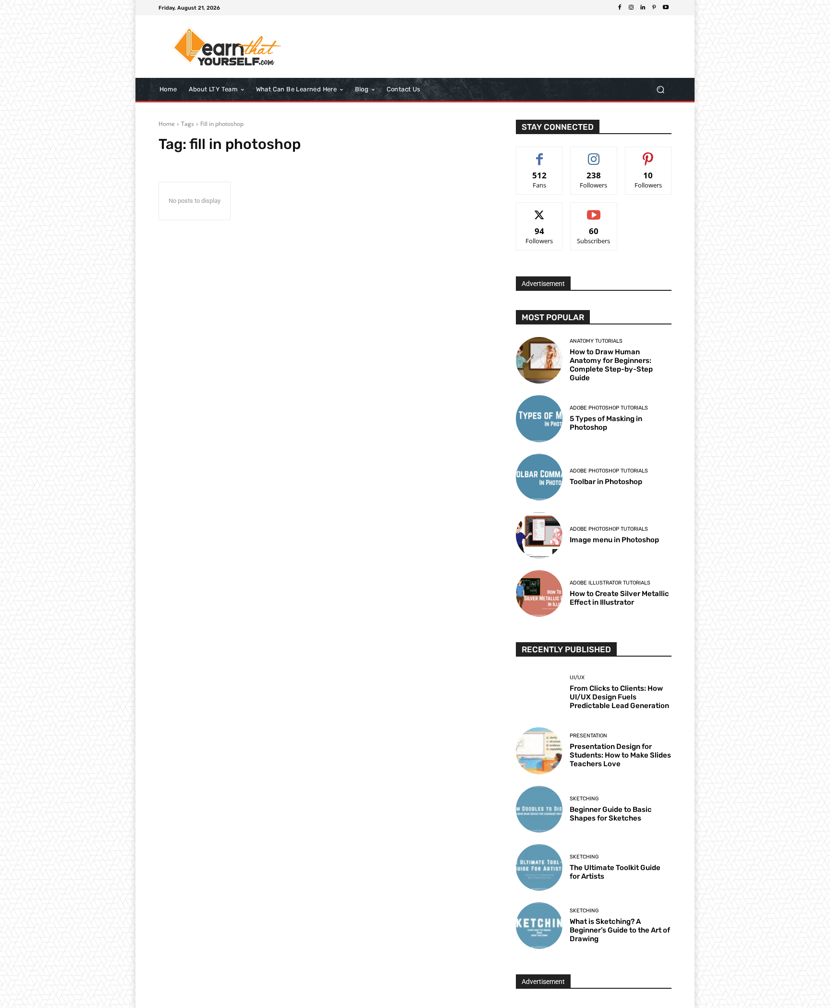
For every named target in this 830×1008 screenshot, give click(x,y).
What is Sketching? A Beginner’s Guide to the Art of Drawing (620, 930)
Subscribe (594, 209)
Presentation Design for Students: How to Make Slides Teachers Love (620, 755)
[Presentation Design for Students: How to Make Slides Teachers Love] (539, 750)
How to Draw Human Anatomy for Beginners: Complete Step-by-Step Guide (611, 365)
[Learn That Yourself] (227, 46)
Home (167, 124)
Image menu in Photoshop (614, 539)
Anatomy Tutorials (596, 341)
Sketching (584, 798)
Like (539, 154)
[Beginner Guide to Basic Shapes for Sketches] (539, 809)
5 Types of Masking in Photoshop (606, 423)
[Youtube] (665, 7)
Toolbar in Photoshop (606, 481)
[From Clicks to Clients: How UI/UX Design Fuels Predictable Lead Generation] (539, 692)
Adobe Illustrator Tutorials (610, 582)
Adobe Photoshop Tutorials (609, 408)
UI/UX (577, 677)
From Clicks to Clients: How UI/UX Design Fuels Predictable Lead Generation (619, 697)
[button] (660, 89)
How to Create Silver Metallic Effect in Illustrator (619, 598)
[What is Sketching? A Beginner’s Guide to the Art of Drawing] (539, 925)
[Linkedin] (642, 7)
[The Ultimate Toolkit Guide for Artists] (539, 867)
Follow (594, 154)
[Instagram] (631, 7)
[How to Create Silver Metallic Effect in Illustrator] (539, 593)
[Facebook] (619, 7)
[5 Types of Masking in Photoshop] (539, 418)
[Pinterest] (654, 7)
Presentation (588, 735)
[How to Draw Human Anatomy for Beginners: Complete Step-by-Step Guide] (539, 360)
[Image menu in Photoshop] (539, 535)
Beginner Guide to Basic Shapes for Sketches (611, 813)
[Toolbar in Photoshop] (539, 477)
